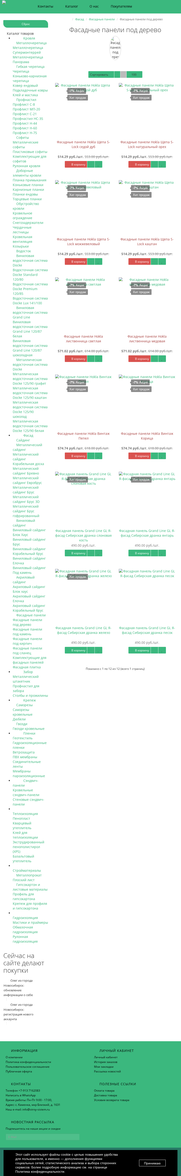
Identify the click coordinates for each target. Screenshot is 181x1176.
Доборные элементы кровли (27, 173)
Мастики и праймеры (30, 922)
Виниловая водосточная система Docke (30, 260)
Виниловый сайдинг (24, 522)
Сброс (26, 24)
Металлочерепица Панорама (28, 59)
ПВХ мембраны (25, 757)
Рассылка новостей (107, 1071)
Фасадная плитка (27, 667)
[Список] (117, 74)
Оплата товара (104, 1091)
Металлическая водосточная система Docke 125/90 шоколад (30, 409)
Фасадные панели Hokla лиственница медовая (147, 338)
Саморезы (24, 705)
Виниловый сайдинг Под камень (29, 570)
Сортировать (99, 75)
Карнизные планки (28, 189)
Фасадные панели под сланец (27, 650)
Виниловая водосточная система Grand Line (30, 312)
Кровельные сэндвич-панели (26, 792)
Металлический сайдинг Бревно (26, 470)
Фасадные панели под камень (27, 631)
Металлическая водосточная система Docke (30, 364)
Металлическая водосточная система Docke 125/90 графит (30, 379)
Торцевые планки (27, 199)
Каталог (71, 6)
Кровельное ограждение (22, 215)
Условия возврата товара (111, 1100)
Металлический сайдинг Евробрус (27, 480)
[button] (154, 6)
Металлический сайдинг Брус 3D (26, 499)
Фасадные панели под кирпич (27, 641)
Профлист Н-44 (25, 123)
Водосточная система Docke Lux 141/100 (30, 300)
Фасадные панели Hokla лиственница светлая (83, 338)
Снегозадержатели (28, 222)
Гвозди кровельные (29, 728)
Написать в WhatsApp (21, 1095)
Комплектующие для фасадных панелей (29, 660)
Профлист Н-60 (25, 128)
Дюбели (19, 719)
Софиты (22, 137)
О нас (94, 6)
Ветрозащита (24, 752)
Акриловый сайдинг (24, 579)
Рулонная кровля (26, 166)
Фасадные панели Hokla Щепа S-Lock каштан (147, 241)
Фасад (27, 435)
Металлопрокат (28, 875)
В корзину (78, 164)
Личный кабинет (106, 1057)
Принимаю (152, 1163)
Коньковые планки (28, 185)
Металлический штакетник (26, 679)
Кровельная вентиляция (22, 239)
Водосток (23, 251)
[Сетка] (123, 74)
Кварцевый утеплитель (22, 825)
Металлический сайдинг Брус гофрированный (26, 511)
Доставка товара (105, 1095)
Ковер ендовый (25, 85)
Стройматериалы (27, 870)
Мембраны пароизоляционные (29, 773)
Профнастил (25, 99)
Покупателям (121, 6)
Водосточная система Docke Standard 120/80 (30, 275)
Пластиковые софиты (30, 151)
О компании (14, 1057)
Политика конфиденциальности (28, 1062)
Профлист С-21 (25, 114)
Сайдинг (22, 440)
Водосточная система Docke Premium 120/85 (30, 289)
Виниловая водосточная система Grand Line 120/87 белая (30, 329)
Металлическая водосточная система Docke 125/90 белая (30, 426)
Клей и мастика (25, 95)
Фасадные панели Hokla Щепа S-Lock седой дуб (83, 144)
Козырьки (21, 246)
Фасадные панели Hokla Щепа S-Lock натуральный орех (147, 144)
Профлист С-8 (24, 104)
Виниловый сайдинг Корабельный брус (29, 551)
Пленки (28, 733)
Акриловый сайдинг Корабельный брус (29, 608)
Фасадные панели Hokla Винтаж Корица (147, 435)
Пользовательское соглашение (27, 1067)
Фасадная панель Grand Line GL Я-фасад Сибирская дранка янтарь (147, 533)
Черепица (21, 71)
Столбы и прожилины (30, 695)
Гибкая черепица (30, 66)
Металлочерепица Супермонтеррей (28, 50)
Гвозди (21, 724)
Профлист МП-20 (26, 109)
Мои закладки (104, 1067)
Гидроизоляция (25, 917)
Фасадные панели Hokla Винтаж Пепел (83, 435)
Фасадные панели (30, 615)
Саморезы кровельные (23, 712)
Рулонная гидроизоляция (25, 939)
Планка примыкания (29, 180)
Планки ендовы (25, 194)
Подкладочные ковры (30, 90)
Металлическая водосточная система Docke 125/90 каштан (30, 393)
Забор (27, 672)
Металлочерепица (31, 43)
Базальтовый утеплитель (23, 858)
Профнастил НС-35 (28, 118)
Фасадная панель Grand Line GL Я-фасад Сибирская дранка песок (147, 630)
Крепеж (29, 700)
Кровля (28, 38)
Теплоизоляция (25, 813)
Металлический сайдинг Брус (26, 489)
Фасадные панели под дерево (27, 622)
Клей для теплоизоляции (25, 835)
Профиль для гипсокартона (24, 896)
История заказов (105, 1062)
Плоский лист (24, 880)
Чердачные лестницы (22, 229)
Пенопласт (21, 818)
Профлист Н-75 (25, 133)
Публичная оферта (19, 1071)
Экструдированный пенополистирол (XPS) (28, 847)
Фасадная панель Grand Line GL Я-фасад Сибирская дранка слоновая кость (83, 535)
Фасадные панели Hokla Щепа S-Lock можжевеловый (83, 241)
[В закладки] (98, 164)
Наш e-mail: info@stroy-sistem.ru (28, 1109)
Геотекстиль (23, 738)
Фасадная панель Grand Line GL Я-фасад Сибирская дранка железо (83, 630)
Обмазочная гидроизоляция (25, 929)
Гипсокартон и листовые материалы (30, 887)
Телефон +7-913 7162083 (23, 1091)
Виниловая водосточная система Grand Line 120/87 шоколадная (30, 348)
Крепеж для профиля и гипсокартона (30, 905)
